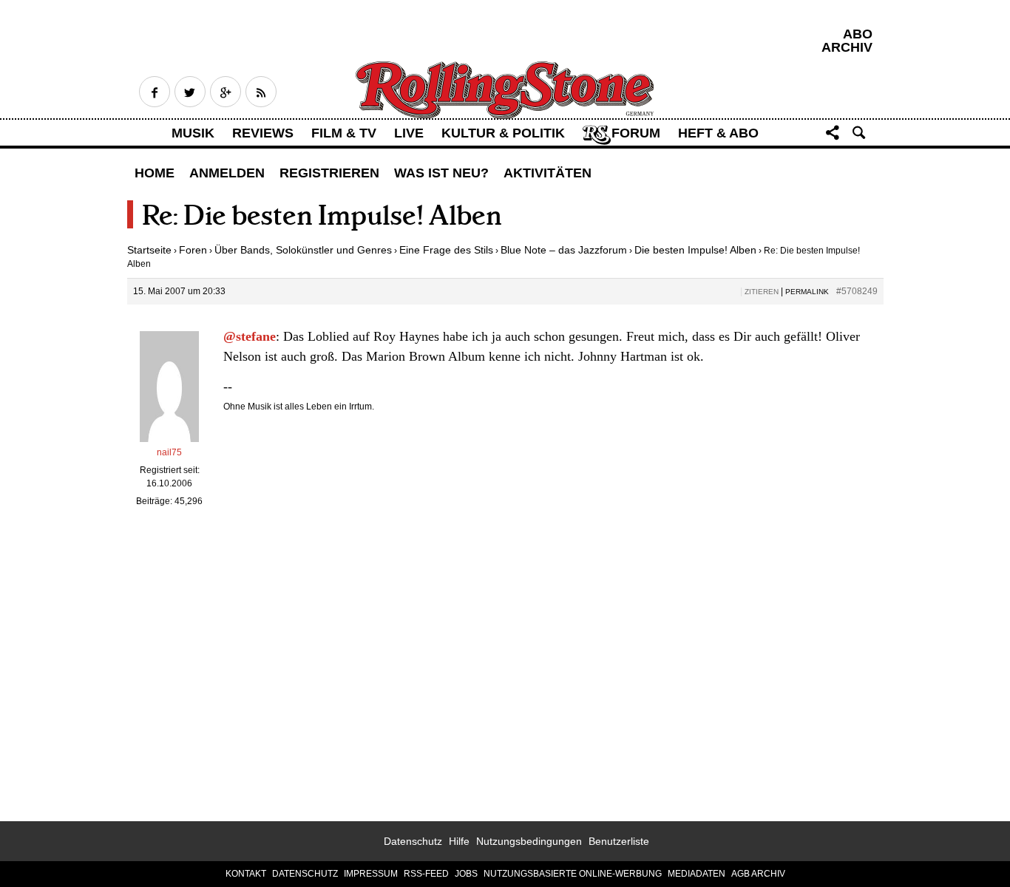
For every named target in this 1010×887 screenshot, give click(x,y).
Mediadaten (696, 874)
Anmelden (227, 173)
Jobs (466, 874)
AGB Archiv (758, 874)
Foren (193, 250)
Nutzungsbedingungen (529, 841)
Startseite (149, 250)
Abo (857, 34)
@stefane (249, 336)
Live (409, 133)
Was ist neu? (441, 173)
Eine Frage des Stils (446, 250)
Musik (193, 133)
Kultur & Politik (503, 133)
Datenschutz (413, 841)
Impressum (371, 874)
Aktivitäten (548, 173)
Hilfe (459, 841)
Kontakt (246, 874)
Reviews (263, 133)
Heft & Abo (718, 133)
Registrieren (329, 173)
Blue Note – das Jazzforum (564, 250)
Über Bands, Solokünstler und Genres (303, 250)
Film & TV (343, 133)
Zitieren (762, 292)
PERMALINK (807, 292)
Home (154, 173)
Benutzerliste (619, 841)
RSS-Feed (426, 874)
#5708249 (857, 291)
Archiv (846, 47)
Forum (635, 133)
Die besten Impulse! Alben (695, 250)
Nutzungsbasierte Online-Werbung (573, 874)
